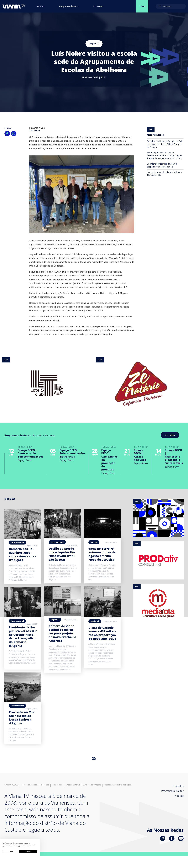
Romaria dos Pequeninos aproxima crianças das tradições (22, 554)
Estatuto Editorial (73, 785)
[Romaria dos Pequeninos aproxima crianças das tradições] (22, 537)
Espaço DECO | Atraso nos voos (140, 454)
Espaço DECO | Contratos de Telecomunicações (30, 453)
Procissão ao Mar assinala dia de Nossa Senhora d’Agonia (22, 717)
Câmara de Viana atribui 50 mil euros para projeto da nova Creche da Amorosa (62, 633)
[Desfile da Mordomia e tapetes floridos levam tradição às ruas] (62, 537)
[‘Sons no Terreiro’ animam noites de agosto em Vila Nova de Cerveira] (102, 537)
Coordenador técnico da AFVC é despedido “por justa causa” (162, 165)
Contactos (98, 6)
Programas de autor (69, 6)
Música (94, 542)
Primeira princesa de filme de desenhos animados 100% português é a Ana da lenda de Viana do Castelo (164, 155)
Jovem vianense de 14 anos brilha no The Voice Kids (164, 173)
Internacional (17, 542)
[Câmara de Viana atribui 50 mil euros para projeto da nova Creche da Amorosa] (62, 615)
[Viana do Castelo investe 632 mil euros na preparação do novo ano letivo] (102, 616)
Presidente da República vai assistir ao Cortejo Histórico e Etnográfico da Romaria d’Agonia (23, 636)
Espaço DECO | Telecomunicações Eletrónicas (72, 453)
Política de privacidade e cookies (35, 785)
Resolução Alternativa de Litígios (117, 785)
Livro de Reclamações (92, 785)
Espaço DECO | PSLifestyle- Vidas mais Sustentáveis (174, 456)
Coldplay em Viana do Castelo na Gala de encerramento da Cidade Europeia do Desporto (165, 144)
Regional (94, 43)
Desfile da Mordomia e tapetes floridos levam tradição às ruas (62, 554)
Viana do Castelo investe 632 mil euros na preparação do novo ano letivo (102, 633)
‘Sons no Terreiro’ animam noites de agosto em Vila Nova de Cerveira (101, 554)
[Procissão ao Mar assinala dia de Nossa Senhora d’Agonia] (22, 701)
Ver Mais (170, 435)
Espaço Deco (25, 460)
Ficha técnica (57, 785)
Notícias (41, 6)
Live (142, 6)
